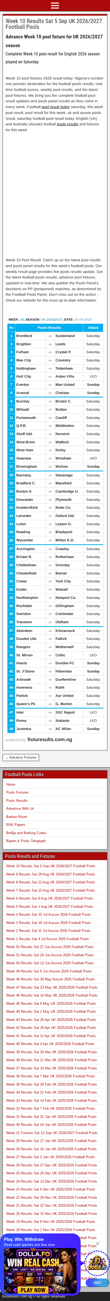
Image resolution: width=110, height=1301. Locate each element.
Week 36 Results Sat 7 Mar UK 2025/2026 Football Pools (50, 1076)
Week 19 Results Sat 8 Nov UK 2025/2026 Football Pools (50, 1222)
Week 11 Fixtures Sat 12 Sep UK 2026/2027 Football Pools (52, 1133)
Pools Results (17, 801)
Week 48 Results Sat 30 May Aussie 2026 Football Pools (50, 979)
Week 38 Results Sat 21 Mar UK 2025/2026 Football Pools (51, 1060)
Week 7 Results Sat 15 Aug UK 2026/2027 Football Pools (50, 890)
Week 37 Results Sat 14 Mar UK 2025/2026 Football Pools (51, 1068)
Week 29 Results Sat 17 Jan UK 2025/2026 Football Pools (51, 1141)
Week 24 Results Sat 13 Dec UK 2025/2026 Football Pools (51, 1181)
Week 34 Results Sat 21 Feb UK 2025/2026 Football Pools (51, 1092)
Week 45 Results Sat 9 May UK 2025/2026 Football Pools (51, 1004)
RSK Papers (15, 825)
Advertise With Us (20, 809)
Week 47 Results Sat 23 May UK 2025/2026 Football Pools (52, 987)
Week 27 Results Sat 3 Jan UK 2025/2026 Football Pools (50, 1157)
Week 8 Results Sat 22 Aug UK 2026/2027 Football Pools (50, 882)
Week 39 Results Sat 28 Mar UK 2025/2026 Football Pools (51, 1052)
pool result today (56, 107)
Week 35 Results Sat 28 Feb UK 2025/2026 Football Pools (51, 1084)
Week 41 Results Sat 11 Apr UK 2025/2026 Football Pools (51, 1036)
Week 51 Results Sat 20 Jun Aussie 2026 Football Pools (50, 955)
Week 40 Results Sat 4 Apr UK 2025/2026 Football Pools (50, 1044)
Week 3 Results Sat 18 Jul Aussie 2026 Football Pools (48, 923)
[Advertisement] (55, 190)
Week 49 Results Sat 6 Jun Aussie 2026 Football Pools (49, 971)
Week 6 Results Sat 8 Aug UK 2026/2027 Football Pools (49, 898)
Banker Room (16, 817)
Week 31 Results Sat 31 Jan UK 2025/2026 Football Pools (51, 1117)
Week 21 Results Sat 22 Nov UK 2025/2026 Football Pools (51, 1205)
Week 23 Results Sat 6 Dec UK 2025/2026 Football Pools (50, 1189)
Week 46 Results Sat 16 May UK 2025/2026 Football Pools (52, 995)
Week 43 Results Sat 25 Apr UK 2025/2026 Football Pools (51, 1020)
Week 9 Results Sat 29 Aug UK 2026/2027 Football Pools (50, 874)
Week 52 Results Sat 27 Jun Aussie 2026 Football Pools (50, 947)
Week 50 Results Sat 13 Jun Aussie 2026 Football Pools (50, 963)
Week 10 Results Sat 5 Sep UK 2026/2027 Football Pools (54, 24)
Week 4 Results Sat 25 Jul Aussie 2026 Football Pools (48, 915)
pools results (67, 124)
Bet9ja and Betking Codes (26, 833)
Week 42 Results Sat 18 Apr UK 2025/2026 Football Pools (51, 1028)
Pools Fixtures (17, 792)
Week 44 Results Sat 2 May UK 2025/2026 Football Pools (51, 1012)
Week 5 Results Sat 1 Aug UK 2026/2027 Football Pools (49, 907)
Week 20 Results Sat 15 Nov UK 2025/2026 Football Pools (51, 1214)
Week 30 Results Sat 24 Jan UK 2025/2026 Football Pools (51, 1125)
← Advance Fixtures (21, 757)
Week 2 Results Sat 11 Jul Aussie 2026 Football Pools (48, 931)
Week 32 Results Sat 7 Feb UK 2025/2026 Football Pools (50, 1108)
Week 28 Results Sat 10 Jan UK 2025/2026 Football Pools (51, 1149)
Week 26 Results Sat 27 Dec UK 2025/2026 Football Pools (51, 1165)
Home (10, 784)
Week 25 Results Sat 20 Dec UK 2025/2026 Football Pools (51, 1173)
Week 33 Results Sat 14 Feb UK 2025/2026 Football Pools (51, 1101)
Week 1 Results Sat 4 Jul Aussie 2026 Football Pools (47, 939)
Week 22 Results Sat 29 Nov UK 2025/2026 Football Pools (51, 1198)
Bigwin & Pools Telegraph (26, 841)
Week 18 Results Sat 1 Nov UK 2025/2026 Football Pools (50, 1230)
